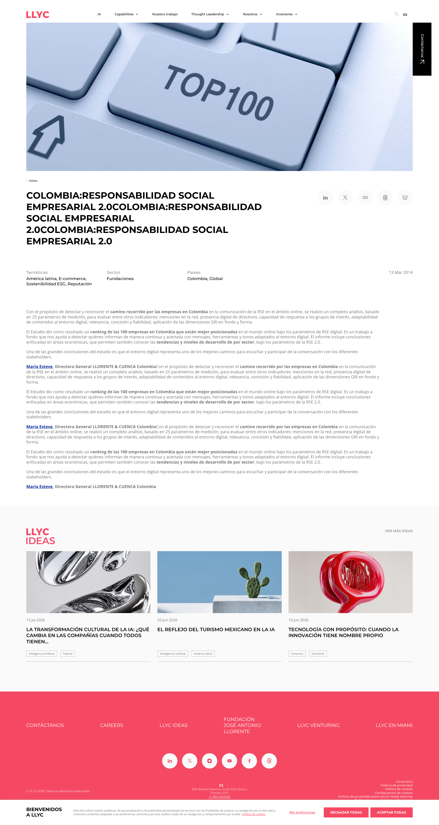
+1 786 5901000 (219, 797)
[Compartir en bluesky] (405, 197)
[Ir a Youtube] (229, 761)
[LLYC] (37, 14)
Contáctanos (422, 46)
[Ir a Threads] (269, 761)
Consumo (297, 653)
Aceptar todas (391, 812)
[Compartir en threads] (385, 197)
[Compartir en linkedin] (325, 197)
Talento (67, 653)
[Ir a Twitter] (189, 761)
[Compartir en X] (345, 197)
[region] (219, 812)
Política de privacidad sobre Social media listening (375, 796)
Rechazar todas (346, 812)
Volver (33, 180)
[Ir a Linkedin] (169, 761)
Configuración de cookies (394, 793)
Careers (111, 725)
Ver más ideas (399, 531)
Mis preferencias (302, 812)
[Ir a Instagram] (209, 761)
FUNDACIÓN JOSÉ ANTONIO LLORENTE (242, 725)
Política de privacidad (397, 785)
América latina (203, 653)
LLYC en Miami (394, 725)
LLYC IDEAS (173, 725)
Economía (318, 653)
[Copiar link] (365, 197)
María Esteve (39, 366)
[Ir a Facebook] (249, 761)
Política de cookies (253, 814)
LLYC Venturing (318, 725)
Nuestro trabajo (165, 14)
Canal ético (404, 782)
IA (99, 14)
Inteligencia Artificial (41, 653)
